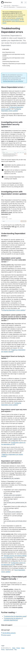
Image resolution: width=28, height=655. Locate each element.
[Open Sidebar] (2, 6)
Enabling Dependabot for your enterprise (13, 81)
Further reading (8, 612)
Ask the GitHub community (9, 632)
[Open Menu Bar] (25, 2)
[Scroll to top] (24, 651)
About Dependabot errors (12, 87)
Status (22, 648)
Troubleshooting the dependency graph (15, 616)
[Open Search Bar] (22, 2)
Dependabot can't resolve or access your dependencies (11, 462)
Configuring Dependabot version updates (13, 310)
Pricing (3, 649)
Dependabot (15, 5)
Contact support (7, 635)
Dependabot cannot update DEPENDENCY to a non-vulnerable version (13, 260)
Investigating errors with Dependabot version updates (13, 193)
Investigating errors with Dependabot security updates (11, 124)
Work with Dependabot (9, 7)
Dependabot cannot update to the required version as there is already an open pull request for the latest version (14, 317)
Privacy (18, 648)
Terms (13, 648)
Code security (7, 5)
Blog (15, 649)
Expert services (9, 649)
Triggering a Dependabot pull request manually (13, 578)
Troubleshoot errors (21, 7)
